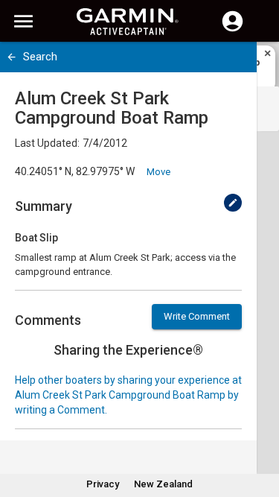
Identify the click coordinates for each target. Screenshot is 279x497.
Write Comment (197, 316)
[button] (260, 429)
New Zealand (163, 484)
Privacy (102, 484)
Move (158, 171)
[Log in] (232, 30)
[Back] (11, 57)
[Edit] (233, 203)
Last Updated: (47, 143)
